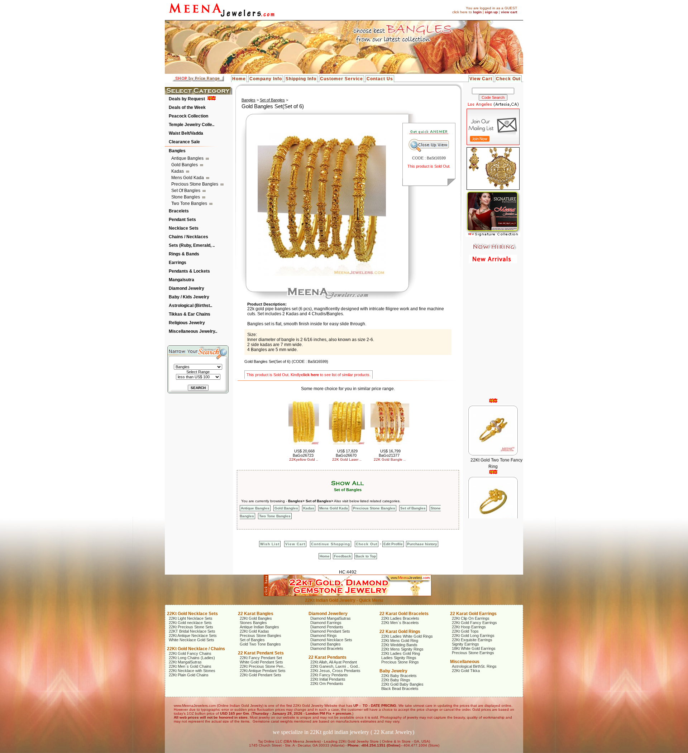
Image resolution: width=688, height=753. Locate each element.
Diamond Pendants (326, 627)
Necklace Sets (184, 228)
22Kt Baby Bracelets (399, 675)
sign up (491, 12)
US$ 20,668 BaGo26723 (304, 453)
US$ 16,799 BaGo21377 (390, 453)
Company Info (265, 78)
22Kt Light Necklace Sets (190, 618)
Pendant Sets (182, 219)
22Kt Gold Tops (465, 631)
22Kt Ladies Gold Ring (400, 653)
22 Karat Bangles (255, 613)
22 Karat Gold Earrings (473, 613)
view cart (509, 12)
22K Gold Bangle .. (390, 459)
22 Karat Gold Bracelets (404, 613)
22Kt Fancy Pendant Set (261, 658)
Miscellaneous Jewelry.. (193, 331)
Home (239, 78)
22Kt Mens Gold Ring (399, 640)
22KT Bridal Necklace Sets (192, 631)
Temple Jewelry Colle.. (191, 124)
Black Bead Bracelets (400, 688)
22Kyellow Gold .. (303, 459)
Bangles (177, 150)
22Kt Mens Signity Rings (402, 649)
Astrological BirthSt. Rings (474, 666)
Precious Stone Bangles (195, 184)
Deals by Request (187, 98)
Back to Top (365, 556)
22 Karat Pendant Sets (261, 653)
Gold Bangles (185, 164)
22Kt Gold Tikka (466, 670)
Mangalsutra (181, 279)
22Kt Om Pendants (326, 683)
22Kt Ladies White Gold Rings (407, 636)
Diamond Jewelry (186, 288)
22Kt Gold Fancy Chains (190, 653)
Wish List (270, 544)
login (477, 12)
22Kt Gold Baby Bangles (402, 684)
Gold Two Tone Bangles (260, 644)
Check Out (508, 78)
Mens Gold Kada (188, 177)
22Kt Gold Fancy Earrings (474, 622)
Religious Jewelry (187, 322)
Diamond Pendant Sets (330, 631)
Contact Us (380, 78)
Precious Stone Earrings (473, 653)
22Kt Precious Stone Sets (191, 627)
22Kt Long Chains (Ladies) (192, 658)
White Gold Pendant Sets (261, 662)
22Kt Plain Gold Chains (189, 675)
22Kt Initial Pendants (327, 679)
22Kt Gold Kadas (254, 631)
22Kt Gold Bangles (256, 618)
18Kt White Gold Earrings (474, 648)
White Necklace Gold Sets (191, 640)
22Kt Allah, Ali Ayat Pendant (333, 662)
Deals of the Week (187, 107)
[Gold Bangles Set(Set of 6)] (322, 274)
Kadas (178, 171)
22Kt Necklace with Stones (192, 670)
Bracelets (179, 211)
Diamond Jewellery (328, 613)
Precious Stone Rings (400, 662)
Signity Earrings (465, 644)
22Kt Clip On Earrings (470, 618)
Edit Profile (393, 544)
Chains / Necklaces (188, 236)
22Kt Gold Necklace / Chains (196, 648)
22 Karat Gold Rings (399, 631)
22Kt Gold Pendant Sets (260, 675)
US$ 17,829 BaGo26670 (347, 453)
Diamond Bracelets (326, 648)
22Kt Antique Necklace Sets (193, 635)
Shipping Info (301, 78)
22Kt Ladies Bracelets (400, 618)
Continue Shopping (330, 544)
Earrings (177, 262)
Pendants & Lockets (189, 271)
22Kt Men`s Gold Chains (190, 666)
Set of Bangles (186, 190)
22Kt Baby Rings (395, 680)
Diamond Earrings (325, 622)
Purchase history (422, 544)
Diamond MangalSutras (330, 618)
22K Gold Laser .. (347, 459)
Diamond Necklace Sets (331, 640)
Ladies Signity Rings (398, 658)
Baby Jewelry (393, 670)
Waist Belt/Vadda (186, 133)
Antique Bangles (188, 158)
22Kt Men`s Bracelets (400, 622)
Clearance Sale (184, 141)
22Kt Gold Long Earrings (473, 635)
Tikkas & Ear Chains (189, 314)
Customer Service (341, 78)
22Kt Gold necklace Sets (190, 622)
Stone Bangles (186, 197)
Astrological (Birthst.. (190, 305)
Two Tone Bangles (189, 203)
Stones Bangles (253, 622)
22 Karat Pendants (328, 657)
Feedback (342, 556)
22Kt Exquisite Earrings (472, 640)
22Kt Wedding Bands (399, 645)
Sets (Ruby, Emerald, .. (192, 245)
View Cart (480, 78)
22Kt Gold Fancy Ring (496, 514)
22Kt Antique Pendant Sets (263, 670)
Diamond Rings (323, 635)
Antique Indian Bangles (259, 627)
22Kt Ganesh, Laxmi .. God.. (335, 666)
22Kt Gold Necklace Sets (192, 613)
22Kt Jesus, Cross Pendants (335, 670)
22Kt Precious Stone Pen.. (262, 666)
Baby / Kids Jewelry (189, 296)
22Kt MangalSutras (185, 662)
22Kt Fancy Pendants (329, 675)
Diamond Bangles (325, 644)
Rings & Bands (184, 253)
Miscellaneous (464, 661)
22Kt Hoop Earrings (469, 627)
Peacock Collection (188, 116)
